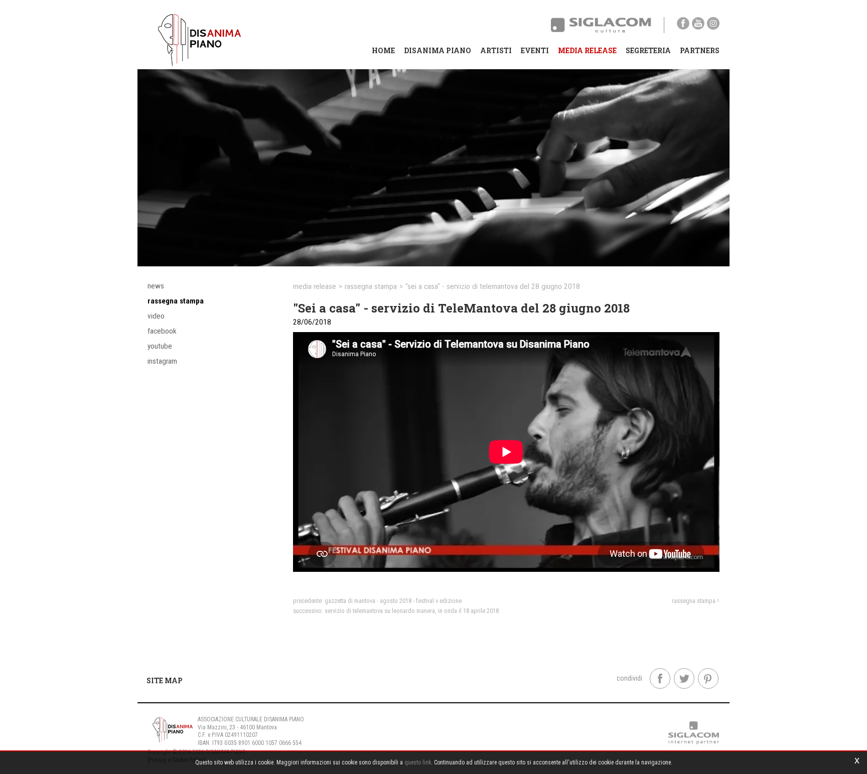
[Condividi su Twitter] (684, 678)
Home (383, 50)
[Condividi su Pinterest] (708, 678)
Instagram (162, 361)
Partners (699, 50)
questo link (417, 762)
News (156, 285)
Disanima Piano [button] (437, 50)
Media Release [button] (587, 50)
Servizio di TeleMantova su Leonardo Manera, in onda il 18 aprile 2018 (412, 610)
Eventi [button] (535, 50)
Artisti (496, 50)
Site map (165, 680)
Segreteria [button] (648, 50)
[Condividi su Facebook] (660, 678)
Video (156, 316)
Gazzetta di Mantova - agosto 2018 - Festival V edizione (393, 600)
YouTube (160, 346)
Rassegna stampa (176, 300)
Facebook (162, 331)
